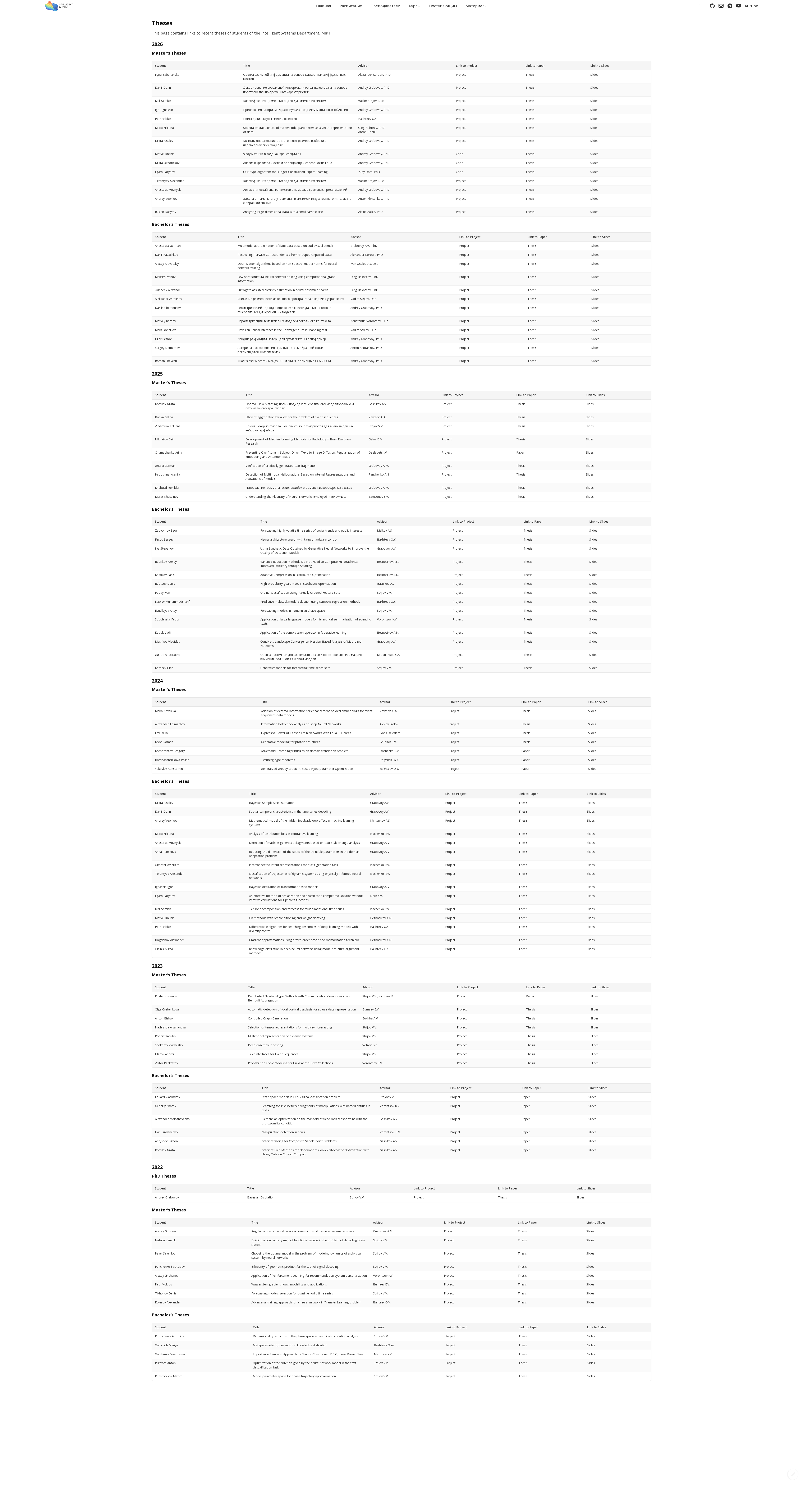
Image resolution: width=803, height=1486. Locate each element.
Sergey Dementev (167, 348)
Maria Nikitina (164, 128)
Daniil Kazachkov (166, 255)
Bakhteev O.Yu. (384, 1345)
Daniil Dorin (163, 88)
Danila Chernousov (168, 308)
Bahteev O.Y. (382, 1302)
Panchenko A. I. (379, 474)
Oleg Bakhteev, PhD (364, 277)
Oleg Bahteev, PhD (371, 128)
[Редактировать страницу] (792, 1474)
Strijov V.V (376, 426)
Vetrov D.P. (370, 1045)
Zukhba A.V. (370, 1018)
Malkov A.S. (385, 530)
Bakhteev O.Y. (367, 119)
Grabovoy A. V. (379, 466)
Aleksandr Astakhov (168, 299)
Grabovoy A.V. (386, 548)
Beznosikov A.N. (388, 562)
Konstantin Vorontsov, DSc (369, 321)
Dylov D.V (375, 439)
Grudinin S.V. (388, 742)
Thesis (530, 75)
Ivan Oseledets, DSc (364, 264)
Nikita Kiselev (164, 141)
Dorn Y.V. (376, 896)
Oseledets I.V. (378, 452)
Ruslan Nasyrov (165, 212)
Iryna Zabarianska (167, 75)
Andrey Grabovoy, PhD (374, 88)
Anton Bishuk (367, 132)
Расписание (351, 5)
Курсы (415, 5)
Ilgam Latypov (165, 172)
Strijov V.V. (384, 593)
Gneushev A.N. (383, 1231)
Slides (594, 75)
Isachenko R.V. (389, 751)
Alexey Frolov (389, 724)
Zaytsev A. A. (377, 417)
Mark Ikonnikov (165, 330)
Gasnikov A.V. (378, 404)
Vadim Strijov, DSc (371, 101)
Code (459, 154)
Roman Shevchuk (166, 361)
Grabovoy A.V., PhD (363, 246)
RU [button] (700, 5)
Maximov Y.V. (383, 1354)
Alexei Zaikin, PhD (370, 212)
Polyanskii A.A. (389, 760)
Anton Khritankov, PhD (374, 199)
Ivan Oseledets (390, 733)
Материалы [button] (476, 5)
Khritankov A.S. (380, 820)
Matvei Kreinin (164, 154)
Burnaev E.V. (370, 1009)
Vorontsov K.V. (387, 619)
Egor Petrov (163, 339)
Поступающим (443, 5)
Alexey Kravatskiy (167, 264)
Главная (323, 5)
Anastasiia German (168, 246)
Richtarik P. (386, 996)
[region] (401, 138)
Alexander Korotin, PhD (374, 75)
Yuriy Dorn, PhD (369, 172)
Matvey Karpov (165, 321)
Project (461, 75)
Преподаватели (385, 5)
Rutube (751, 5)
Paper (520, 452)
